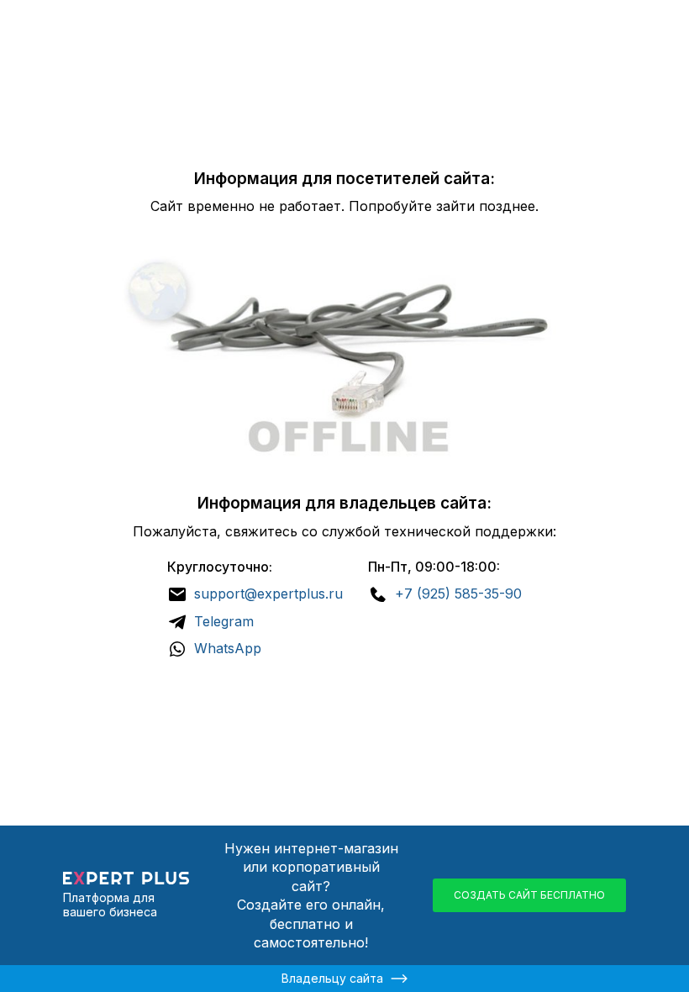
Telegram (224, 621)
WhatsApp (227, 648)
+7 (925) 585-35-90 (458, 593)
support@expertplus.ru (268, 593)
